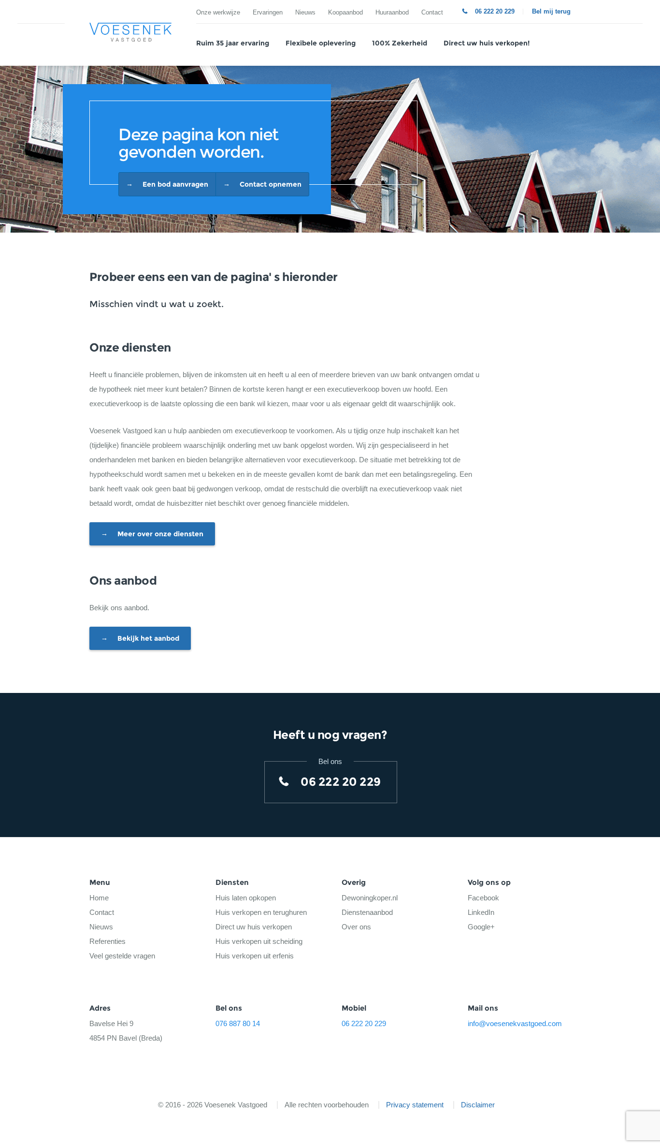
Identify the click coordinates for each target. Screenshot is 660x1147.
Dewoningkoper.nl (370, 898)
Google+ (481, 927)
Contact (432, 12)
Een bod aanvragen (175, 184)
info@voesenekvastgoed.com (515, 1023)
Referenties (107, 941)
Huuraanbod (392, 12)
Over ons (356, 927)
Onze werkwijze (218, 12)
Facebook (483, 898)
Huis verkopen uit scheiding (258, 941)
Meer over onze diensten (160, 533)
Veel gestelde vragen (122, 956)
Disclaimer (478, 1105)
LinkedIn (481, 912)
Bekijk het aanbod (148, 638)
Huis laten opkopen (245, 898)
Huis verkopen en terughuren (261, 912)
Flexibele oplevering (321, 43)
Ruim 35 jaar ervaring (232, 43)
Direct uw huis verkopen (253, 927)
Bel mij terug (551, 11)
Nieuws (305, 12)
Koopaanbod (345, 12)
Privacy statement (415, 1105)
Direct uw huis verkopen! (487, 43)
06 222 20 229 (495, 11)
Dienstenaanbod (367, 912)
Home (99, 898)
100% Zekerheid (399, 43)
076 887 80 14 (237, 1023)
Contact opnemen (270, 184)
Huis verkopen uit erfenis (254, 956)
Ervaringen (268, 12)
